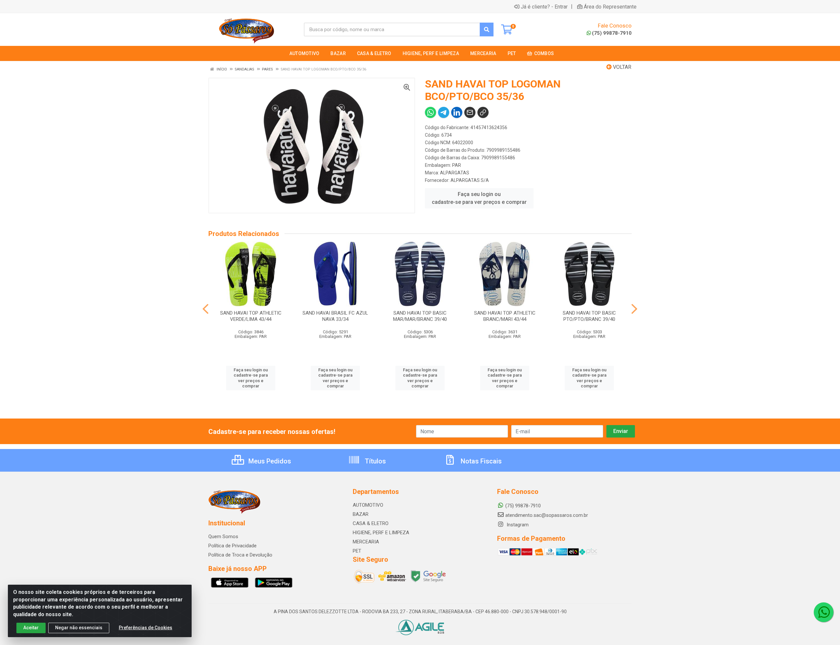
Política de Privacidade (232, 546)
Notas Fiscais (480, 461)
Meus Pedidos (269, 461)
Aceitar (31, 627)
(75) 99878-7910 (612, 33)
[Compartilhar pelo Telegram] (443, 112)
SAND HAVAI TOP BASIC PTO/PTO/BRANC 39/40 (589, 316)
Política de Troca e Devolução (240, 555)
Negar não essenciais (78, 627)
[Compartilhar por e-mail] (469, 112)
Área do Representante (610, 6)
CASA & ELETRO (370, 523)
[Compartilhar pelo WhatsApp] (430, 112)
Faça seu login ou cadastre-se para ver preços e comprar (479, 198)
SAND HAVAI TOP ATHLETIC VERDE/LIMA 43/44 (251, 316)
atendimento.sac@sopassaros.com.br (546, 515)
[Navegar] (205, 309)
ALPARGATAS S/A (470, 180)
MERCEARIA (366, 542)
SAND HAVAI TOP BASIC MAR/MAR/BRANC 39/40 (420, 316)
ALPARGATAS (454, 172)
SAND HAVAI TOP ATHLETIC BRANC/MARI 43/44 (505, 316)
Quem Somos (223, 536)
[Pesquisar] (487, 29)
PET (357, 551)
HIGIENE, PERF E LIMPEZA (381, 533)
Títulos (374, 461)
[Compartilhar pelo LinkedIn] (456, 112)
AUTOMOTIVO (368, 505)
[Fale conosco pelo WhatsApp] (823, 612)
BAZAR (360, 514)
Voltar (621, 67)
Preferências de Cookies (145, 627)
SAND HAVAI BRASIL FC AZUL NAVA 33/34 (335, 316)
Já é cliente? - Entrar (544, 6)
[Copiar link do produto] (483, 112)
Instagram (517, 525)
